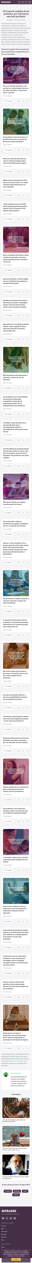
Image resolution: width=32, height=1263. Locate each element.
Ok (16, 1259)
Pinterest (16, 1194)
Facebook (7, 1191)
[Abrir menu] (29, 2)
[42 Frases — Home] (6, 2)
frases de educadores (17, 1061)
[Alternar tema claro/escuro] (26, 2)
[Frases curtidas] (22, 2)
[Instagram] (10, 1218)
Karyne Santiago (16, 1073)
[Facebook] (3, 1218)
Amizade (3, 1237)
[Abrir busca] (19, 2)
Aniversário (4, 1231)
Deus (2, 1240)
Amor (2, 1228)
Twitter (25, 1191)
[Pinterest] (14, 1218)
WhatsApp (17, 1191)
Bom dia (3, 1226)
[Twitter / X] (7, 1218)
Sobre (3, 1247)
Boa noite (3, 1234)
